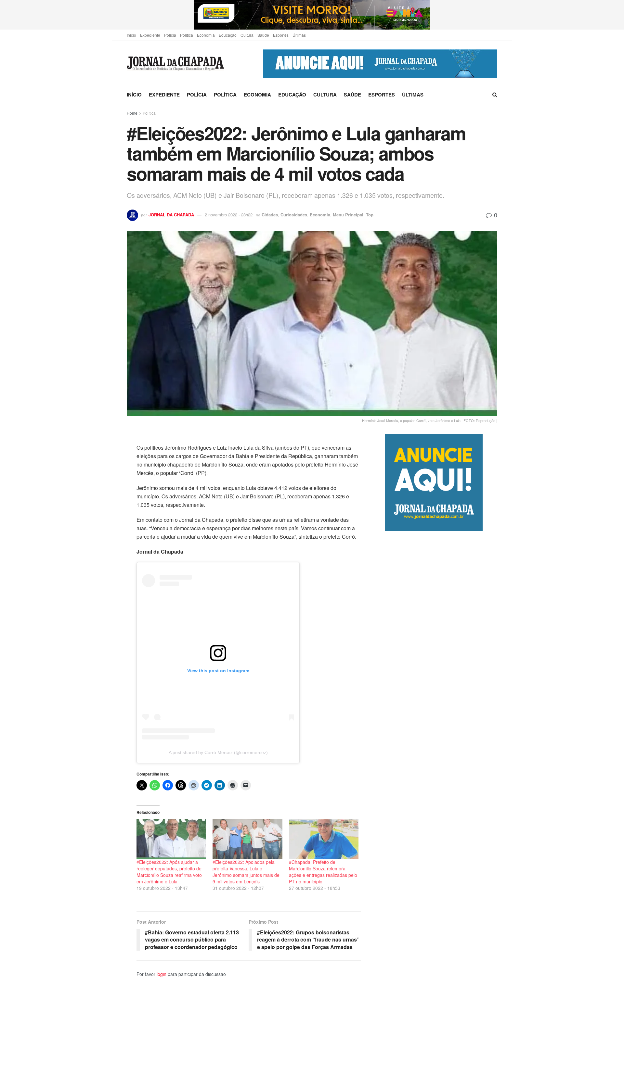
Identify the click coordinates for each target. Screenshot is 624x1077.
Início (131, 35)
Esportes (281, 35)
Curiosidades (293, 215)
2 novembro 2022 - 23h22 (229, 215)
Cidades (270, 215)
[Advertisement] (441, 804)
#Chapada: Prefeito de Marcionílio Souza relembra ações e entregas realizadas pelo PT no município (323, 872)
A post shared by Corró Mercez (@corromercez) (218, 752)
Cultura (247, 35)
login (161, 974)
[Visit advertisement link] (312, 15)
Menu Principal (348, 215)
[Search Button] (494, 94)
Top (369, 215)
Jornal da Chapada (171, 215)
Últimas (299, 35)
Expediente (150, 35)
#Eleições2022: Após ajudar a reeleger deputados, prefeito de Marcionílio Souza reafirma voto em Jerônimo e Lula (169, 872)
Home (132, 113)
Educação (228, 35)
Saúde (263, 35)
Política (186, 35)
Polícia (170, 35)
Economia (206, 35)
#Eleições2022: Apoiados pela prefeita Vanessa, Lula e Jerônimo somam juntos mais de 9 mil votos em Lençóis (246, 872)
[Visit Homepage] (175, 64)
